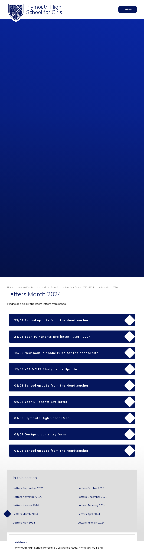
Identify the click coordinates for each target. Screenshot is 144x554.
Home (10, 287)
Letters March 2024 (107, 287)
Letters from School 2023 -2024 (78, 287)
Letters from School (47, 287)
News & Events (25, 287)
